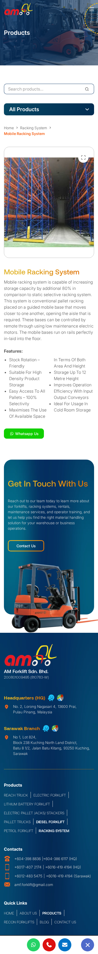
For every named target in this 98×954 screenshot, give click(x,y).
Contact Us (26, 546)
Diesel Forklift (50, 821)
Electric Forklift (49, 795)
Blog (44, 921)
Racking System (54, 830)
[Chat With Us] (87, 944)
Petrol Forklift (18, 830)
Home (9, 913)
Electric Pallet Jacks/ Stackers (34, 812)
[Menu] (91, 9)
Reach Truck (16, 795)
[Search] (87, 89)
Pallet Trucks (17, 821)
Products (51, 913)
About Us (28, 913)
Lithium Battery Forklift (27, 803)
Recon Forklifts (19, 921)
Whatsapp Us (26, 433)
